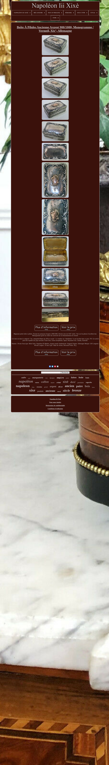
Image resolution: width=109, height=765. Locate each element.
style (29, 378)
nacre (52, 382)
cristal (59, 382)
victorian (39, 387)
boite (81, 377)
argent (53, 386)
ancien (69, 386)
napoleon (23, 386)
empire (60, 378)
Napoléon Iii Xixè (55, 399)
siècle (66, 390)
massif (59, 391)
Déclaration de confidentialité (55, 405)
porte (67, 378)
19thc (33, 387)
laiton (74, 377)
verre (37, 382)
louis (87, 378)
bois (87, 386)
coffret (45, 381)
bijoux (93, 387)
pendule (40, 391)
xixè (65, 381)
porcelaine (80, 382)
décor (60, 387)
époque (52, 378)
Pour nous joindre (55, 402)
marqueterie (37, 377)
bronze (76, 390)
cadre (23, 377)
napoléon (26, 381)
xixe (32, 390)
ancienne (50, 390)
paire (79, 386)
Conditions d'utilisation (55, 409)
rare (46, 378)
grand (46, 387)
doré (72, 382)
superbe (89, 382)
